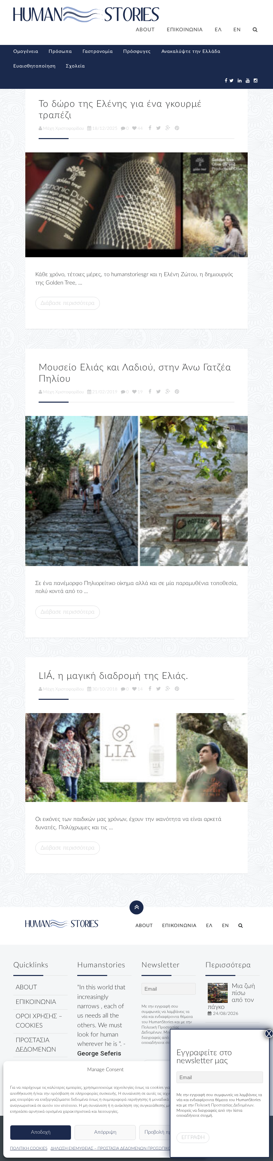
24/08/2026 (225, 1013)
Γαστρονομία (98, 51)
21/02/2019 (105, 392)
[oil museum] (136, 491)
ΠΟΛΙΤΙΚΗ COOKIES (28, 1148)
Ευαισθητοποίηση (34, 66)
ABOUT (145, 29)
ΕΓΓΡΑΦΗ (193, 1137)
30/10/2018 (105, 689)
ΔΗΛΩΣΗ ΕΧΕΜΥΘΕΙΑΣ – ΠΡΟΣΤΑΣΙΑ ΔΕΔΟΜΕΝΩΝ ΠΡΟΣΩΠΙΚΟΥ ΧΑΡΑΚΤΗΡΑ (124, 1148)
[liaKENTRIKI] (136, 757)
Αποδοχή (41, 1132)
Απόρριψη (105, 1132)
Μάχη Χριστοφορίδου (63, 128)
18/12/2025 (105, 128)
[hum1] (136, 204)
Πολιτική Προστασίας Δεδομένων (224, 1105)
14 (140, 689)
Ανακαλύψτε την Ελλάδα (190, 51)
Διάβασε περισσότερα (68, 303)
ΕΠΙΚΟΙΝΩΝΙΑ (185, 29)
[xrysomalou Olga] (218, 993)
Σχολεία (75, 66)
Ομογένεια (25, 51)
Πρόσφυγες (137, 51)
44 (140, 128)
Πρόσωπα (60, 51)
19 (140, 392)
